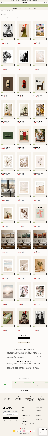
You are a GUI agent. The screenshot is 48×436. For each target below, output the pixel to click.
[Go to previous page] (19, 342)
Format (25, 8)
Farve (20, 8)
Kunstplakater (6, 10)
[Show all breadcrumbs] (2, 10)
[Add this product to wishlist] (14, 22)
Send (10, 417)
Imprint (23, 410)
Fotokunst (11, 10)
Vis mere (24, 338)
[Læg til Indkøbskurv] (14, 39)
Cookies (37, 413)
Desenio (26, 433)
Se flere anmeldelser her (24, 390)
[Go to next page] (29, 342)
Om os (23, 407)
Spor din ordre (38, 410)
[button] (43, 431)
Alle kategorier (14, 8)
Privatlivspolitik (38, 415)
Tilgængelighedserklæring (26, 415)
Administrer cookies (39, 419)
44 (27, 342)
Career (23, 412)
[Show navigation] (1, 3)
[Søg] (3, 3)
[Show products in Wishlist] (45, 3)
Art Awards (24, 419)
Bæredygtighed (24, 413)
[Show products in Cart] (47, 3)
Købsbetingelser (38, 412)
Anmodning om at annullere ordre (39, 417)
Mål (30, 8)
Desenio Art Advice (39, 407)
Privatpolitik (9, 419)
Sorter (35, 8)
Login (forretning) (25, 421)
